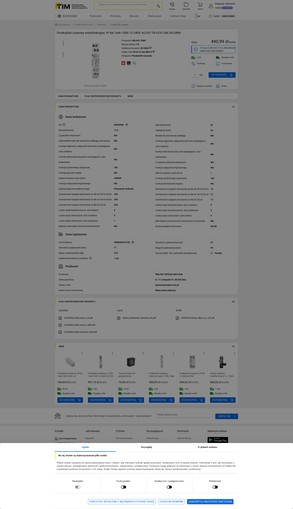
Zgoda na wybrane (171, 501)
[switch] (123, 487)
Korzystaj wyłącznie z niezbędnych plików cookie (121, 501)
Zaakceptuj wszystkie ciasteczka (210, 501)
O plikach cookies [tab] (207, 447)
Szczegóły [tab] (146, 447)
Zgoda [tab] (85, 447)
